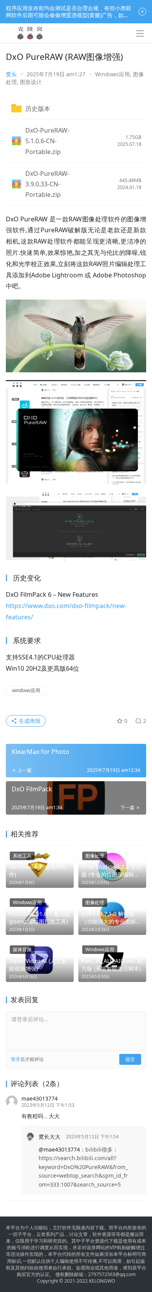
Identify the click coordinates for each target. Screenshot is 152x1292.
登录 (15, 1059)
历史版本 (37, 108)
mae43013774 (39, 1098)
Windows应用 (112, 74)
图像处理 (94, 855)
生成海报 (29, 720)
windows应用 (26, 690)
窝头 (11, 74)
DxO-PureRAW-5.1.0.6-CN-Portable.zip (47, 141)
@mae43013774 (59, 1149)
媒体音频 (22, 949)
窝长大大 (49, 1136)
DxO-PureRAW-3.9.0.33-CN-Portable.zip (47, 184)
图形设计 (31, 82)
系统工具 (22, 855)
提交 (130, 1059)
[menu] (140, 33)
